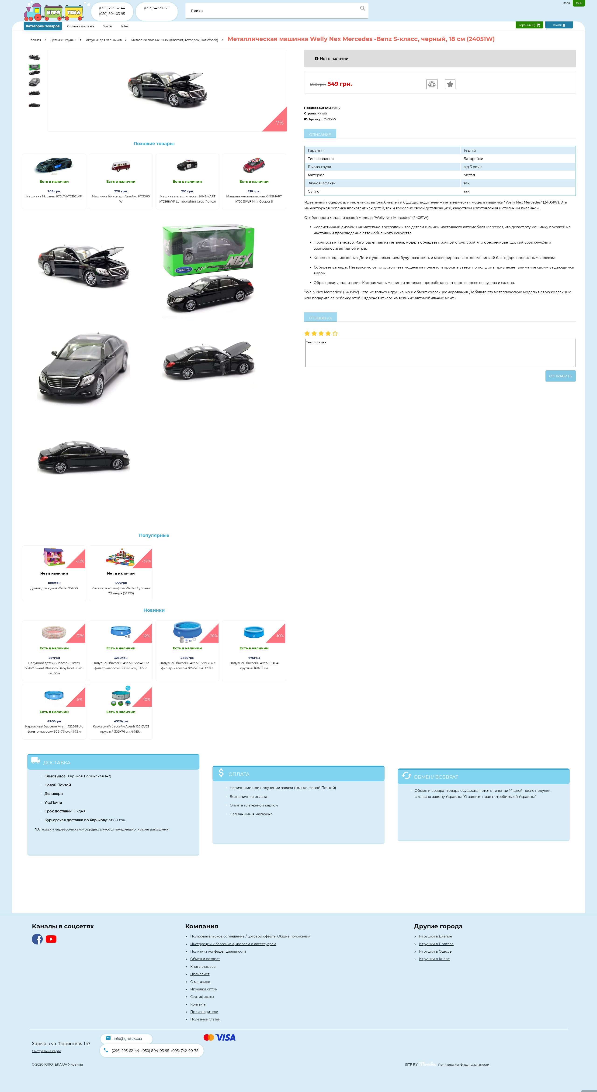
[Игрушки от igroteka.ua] (57, 20)
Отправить (560, 376)
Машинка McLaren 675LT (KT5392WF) (54, 196)
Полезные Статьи (205, 1019)
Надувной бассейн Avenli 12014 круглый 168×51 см (253, 665)
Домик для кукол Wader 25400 (54, 588)
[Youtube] (52, 943)
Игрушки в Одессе (435, 951)
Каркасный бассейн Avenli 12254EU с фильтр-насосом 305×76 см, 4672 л (54, 728)
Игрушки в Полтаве (436, 944)
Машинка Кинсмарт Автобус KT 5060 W (121, 198)
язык (579, 3)
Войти (558, 25)
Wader (107, 26)
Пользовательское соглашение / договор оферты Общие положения (250, 936)
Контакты (198, 1004)
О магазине (200, 982)
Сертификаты (202, 997)
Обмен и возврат (205, 959)
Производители (204, 1012)
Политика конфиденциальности (218, 951)
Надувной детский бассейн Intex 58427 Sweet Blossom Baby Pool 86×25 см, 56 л (54, 668)
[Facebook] (38, 943)
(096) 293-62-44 (112, 8)
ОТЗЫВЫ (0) (320, 318)
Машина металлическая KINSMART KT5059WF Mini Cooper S (254, 198)
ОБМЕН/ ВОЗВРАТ (436, 777)
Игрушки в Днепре (435, 936)
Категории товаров (43, 26)
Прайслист (199, 974)
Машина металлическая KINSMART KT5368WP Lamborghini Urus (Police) (187, 198)
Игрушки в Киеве (434, 959)
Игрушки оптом (204, 989)
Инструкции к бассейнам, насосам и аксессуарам (233, 944)
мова (566, 3)
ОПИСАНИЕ (320, 134)
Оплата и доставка (81, 26)
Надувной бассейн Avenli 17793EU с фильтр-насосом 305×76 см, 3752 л (187, 665)
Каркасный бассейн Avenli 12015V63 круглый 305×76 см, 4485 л (121, 728)
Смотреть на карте (46, 1051)
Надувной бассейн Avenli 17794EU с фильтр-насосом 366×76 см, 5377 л (121, 665)
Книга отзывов (203, 967)
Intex (124, 26)
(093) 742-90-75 (156, 8)
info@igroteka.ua (128, 1039)
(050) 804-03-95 (112, 14)
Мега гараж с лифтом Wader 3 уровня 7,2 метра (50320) (120, 590)
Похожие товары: (154, 143)
